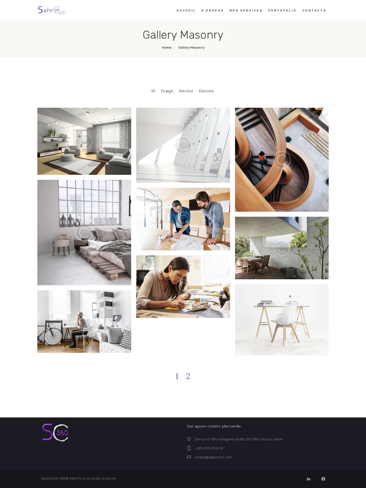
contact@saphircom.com (213, 457)
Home (166, 47)
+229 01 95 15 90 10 (209, 448)
